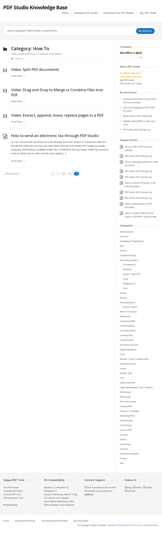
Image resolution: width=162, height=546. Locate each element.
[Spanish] (140, 53)
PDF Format (125, 392)
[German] (127, 53)
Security (124, 434)
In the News (125, 444)
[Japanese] (134, 53)
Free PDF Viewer (11, 487)
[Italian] (130, 53)
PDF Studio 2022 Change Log (138, 171)
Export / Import (130, 306)
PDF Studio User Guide (131, 83)
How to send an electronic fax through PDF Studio (55, 135)
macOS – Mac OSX (131, 274)
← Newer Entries (11, 173)
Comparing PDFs (128, 321)
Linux (125, 278)
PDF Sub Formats (128, 401)
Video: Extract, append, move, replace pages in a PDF (57, 115)
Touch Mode (126, 425)
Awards (123, 297)
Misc (122, 463)
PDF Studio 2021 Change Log (138, 177)
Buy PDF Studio (148, 12)
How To (20, 58)
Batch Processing (128, 311)
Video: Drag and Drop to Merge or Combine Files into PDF (57, 92)
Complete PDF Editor (13, 490)
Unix (125, 288)
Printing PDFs (126, 406)
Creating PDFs (126, 335)
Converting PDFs (128, 330)
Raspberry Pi (129, 283)
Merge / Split (126, 373)
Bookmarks (125, 316)
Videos (123, 439)
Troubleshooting (128, 255)
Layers (123, 368)
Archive (123, 458)
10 (63, 173)
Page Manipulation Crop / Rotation (136, 387)
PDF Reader (125, 396)
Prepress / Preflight (129, 411)
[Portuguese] (137, 53)
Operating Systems (129, 260)
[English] (121, 53)
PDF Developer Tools (13, 497)
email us (88, 494)
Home (65, 12)
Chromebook (129, 264)
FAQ (122, 246)
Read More (18, 75)
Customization (127, 340)
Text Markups (126, 420)
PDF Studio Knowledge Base (35, 7)
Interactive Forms (128, 363)
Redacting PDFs (127, 415)
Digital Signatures (128, 349)
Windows (127, 269)
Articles (123, 293)
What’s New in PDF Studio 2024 (137, 116)
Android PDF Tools (12, 494)
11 (70, 173)
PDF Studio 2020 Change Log (138, 192)
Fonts (122, 354)
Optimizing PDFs (127, 382)
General (124, 449)
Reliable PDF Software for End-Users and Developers (133, 525)
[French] (124, 53)
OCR (122, 377)
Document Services (129, 344)
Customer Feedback (129, 453)
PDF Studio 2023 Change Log (136, 129)
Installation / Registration (132, 241)
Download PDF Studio (86, 12)
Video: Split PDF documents (35, 69)
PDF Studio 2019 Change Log (138, 198)
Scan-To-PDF (126, 430)
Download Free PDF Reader (118, 12)
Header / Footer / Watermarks (134, 359)
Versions (124, 236)
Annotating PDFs (128, 302)
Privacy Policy (10, 504)
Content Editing (127, 325)
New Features (126, 231)
